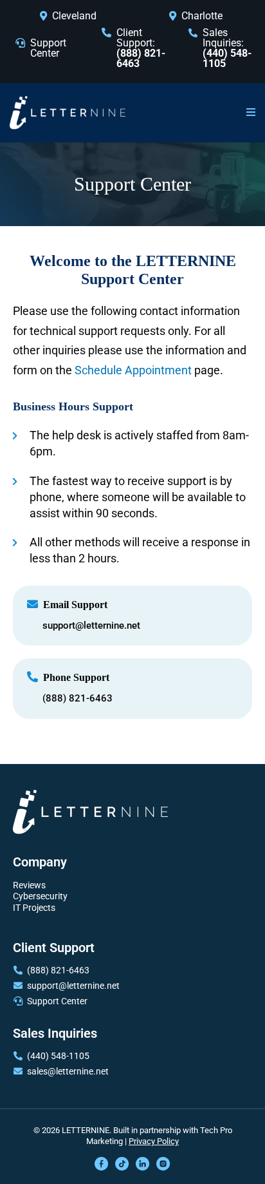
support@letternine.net (91, 625)
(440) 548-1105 (58, 1056)
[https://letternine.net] (67, 112)
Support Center (48, 48)
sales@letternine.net (68, 1071)
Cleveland (74, 16)
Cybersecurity (40, 896)
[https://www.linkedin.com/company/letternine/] (143, 1163)
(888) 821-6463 (77, 698)
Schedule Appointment (134, 370)
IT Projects (34, 907)
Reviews (29, 885)
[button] (250, 112)
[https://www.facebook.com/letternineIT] (102, 1163)
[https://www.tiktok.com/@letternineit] (122, 1163)
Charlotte (202, 16)
